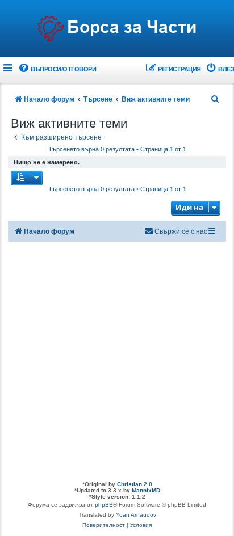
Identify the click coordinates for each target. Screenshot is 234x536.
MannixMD (146, 490)
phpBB (104, 504)
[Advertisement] (117, 358)
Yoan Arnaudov (136, 515)
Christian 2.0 (134, 484)
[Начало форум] (117, 29)
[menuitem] (57, 69)
